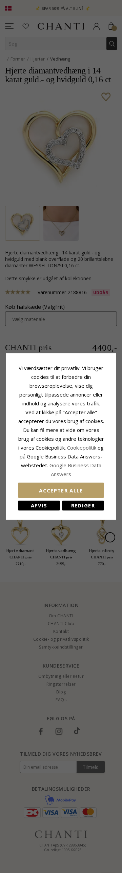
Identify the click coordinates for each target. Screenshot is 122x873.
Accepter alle (61, 490)
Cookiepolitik (81, 447)
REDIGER (83, 505)
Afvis (39, 505)
